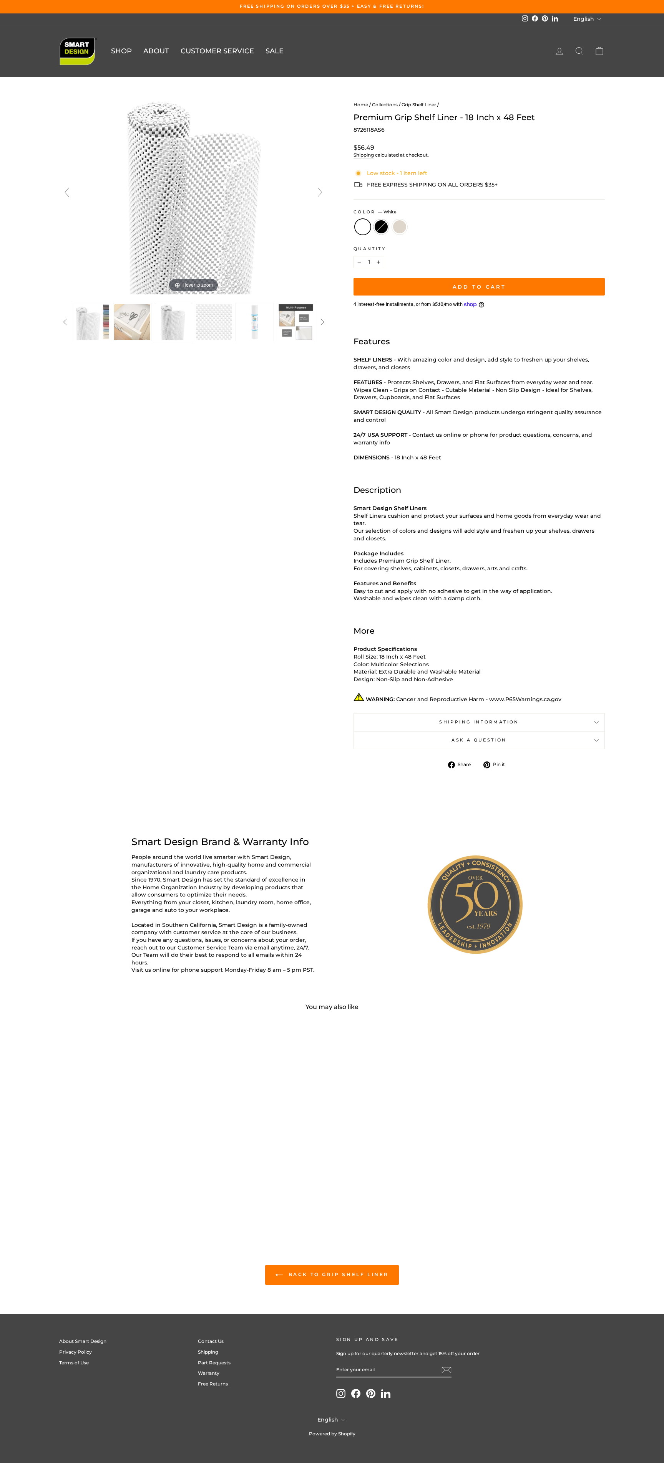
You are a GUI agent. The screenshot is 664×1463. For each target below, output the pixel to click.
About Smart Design (82, 1341)
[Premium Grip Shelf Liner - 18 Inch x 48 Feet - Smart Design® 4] (214, 322)
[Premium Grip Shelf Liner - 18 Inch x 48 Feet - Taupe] (134, 1190)
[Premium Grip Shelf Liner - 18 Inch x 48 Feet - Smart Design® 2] (132, 322)
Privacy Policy (75, 1352)
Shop (121, 51)
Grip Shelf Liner (419, 104)
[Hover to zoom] (193, 195)
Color (375, 212)
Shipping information (479, 722)
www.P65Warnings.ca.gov (525, 699)
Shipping (364, 155)
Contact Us (211, 1341)
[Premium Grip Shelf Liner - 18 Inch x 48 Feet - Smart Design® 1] (91, 322)
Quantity (370, 248)
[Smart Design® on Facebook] (355, 1393)
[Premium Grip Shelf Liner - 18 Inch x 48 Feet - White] (114, 1190)
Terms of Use (74, 1363)
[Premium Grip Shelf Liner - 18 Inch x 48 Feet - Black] (124, 1190)
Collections (385, 104)
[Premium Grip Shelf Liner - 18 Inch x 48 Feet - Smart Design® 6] (296, 322)
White (362, 226)
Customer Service (217, 51)
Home (361, 104)
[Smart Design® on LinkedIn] (385, 1393)
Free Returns (213, 1384)
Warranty (208, 1373)
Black (381, 226)
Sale (275, 51)
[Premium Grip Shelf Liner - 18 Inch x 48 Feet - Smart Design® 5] (255, 322)
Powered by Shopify (332, 1434)
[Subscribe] (447, 1370)
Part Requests (214, 1363)
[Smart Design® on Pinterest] (370, 1393)
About (156, 51)
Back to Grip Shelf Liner (337, 1274)
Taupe (399, 226)
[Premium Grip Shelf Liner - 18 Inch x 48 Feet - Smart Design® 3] (173, 322)
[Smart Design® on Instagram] (340, 1393)
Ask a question (479, 740)
